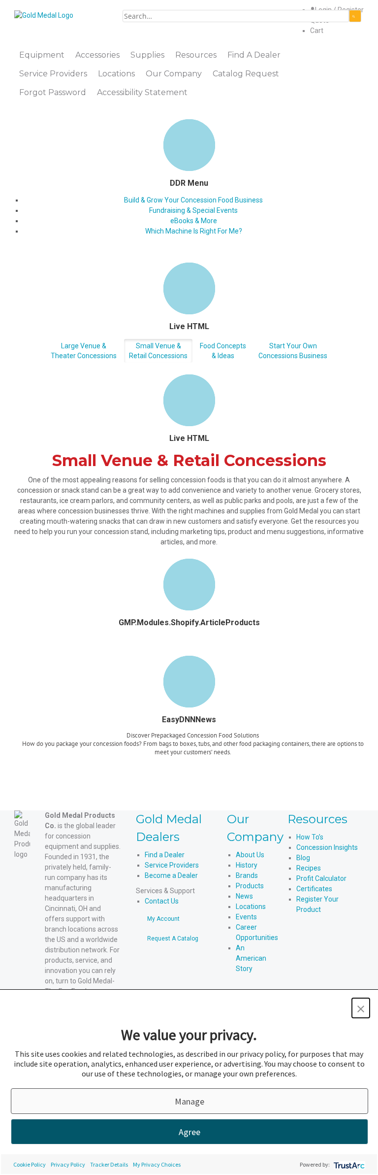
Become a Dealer (171, 875)
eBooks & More (193, 221)
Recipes (308, 868)
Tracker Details (109, 1164)
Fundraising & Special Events (193, 210)
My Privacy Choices (157, 1164)
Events (246, 917)
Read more (192, 764)
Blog (303, 858)
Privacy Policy (68, 1164)
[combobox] (236, 16)
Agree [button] (189, 1132)
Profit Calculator (321, 878)
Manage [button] (189, 1101)
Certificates (314, 889)
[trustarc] (348, 1164)
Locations (251, 906)
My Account (163, 918)
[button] (361, 1008)
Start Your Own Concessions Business (292, 351)
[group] (193, 752)
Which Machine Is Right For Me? (193, 231)
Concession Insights (327, 847)
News (244, 896)
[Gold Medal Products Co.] (43, 15)
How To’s (309, 837)
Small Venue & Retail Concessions (158, 351)
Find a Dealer (165, 855)
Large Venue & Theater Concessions (84, 351)
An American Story (251, 958)
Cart (316, 30)
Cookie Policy (29, 1164)
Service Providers (172, 865)
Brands (247, 875)
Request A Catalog (172, 938)
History (246, 865)
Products (250, 886)
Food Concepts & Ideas (223, 351)
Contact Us (162, 901)
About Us (250, 855)
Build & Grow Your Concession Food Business (193, 200)
